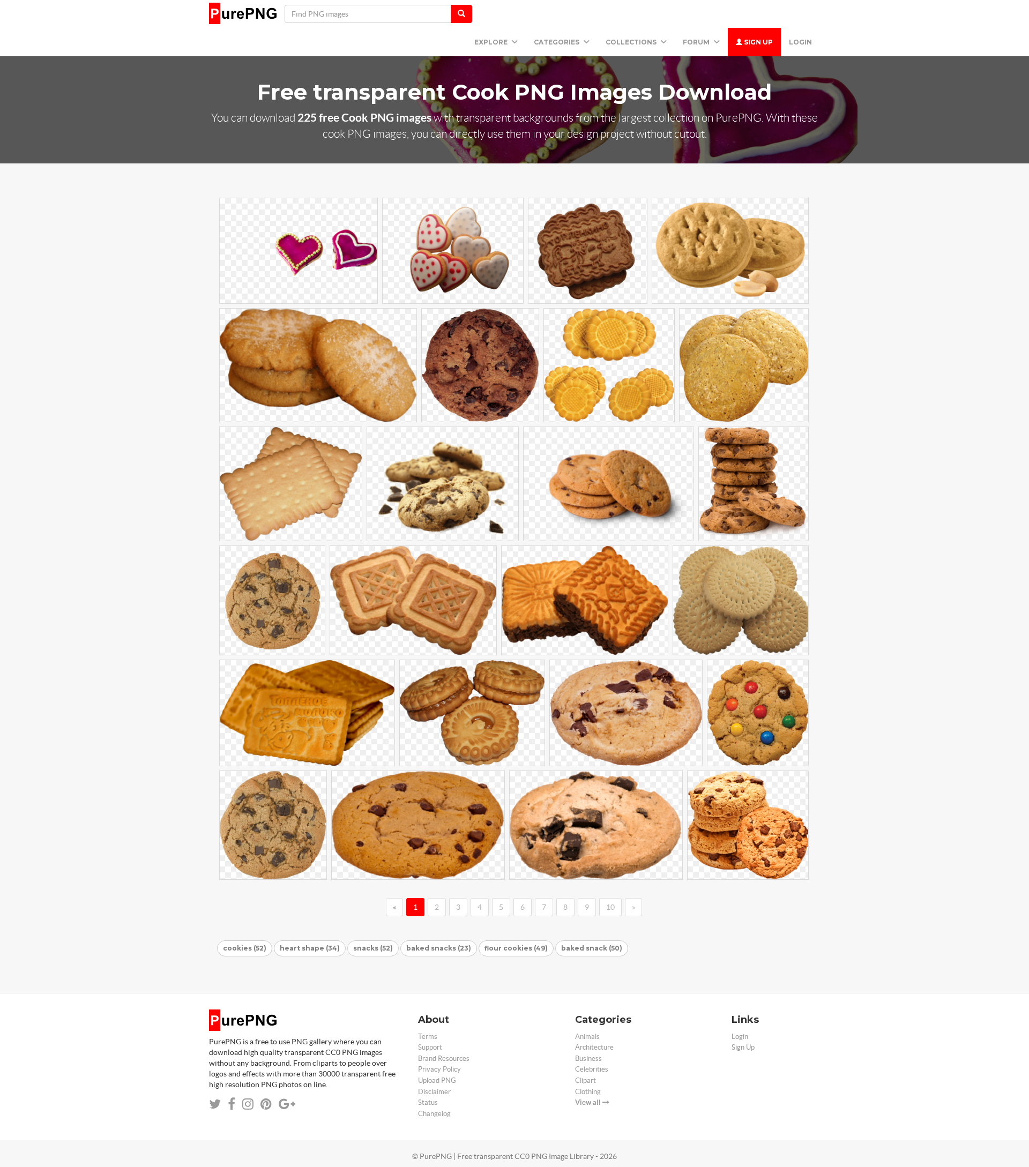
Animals (587, 1037)
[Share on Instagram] (247, 1104)
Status (428, 1102)
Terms (427, 1037)
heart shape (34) (310, 948)
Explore (491, 42)
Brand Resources (443, 1058)
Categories (557, 42)
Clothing (588, 1092)
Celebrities (591, 1069)
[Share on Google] (287, 1104)
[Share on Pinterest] (266, 1104)
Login (800, 42)
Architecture (594, 1047)
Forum (697, 42)
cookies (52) (244, 948)
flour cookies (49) (516, 948)
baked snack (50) (591, 948)
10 (610, 907)
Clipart (585, 1080)
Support (430, 1047)
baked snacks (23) (438, 948)
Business (588, 1058)
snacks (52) (373, 948)
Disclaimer (434, 1092)
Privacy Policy (439, 1069)
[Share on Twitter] (215, 1104)
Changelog (434, 1114)
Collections (632, 42)
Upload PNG (437, 1080)
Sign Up (757, 42)
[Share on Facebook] (231, 1104)
